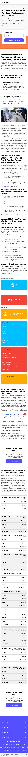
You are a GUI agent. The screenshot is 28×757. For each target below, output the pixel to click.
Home (4, 8)
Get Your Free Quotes (14, 461)
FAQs (17, 215)
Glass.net (6, 186)
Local (8, 8)
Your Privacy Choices (13, 741)
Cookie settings (4, 755)
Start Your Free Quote (14, 40)
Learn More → (6, 26)
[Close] (25, 754)
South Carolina (15, 8)
